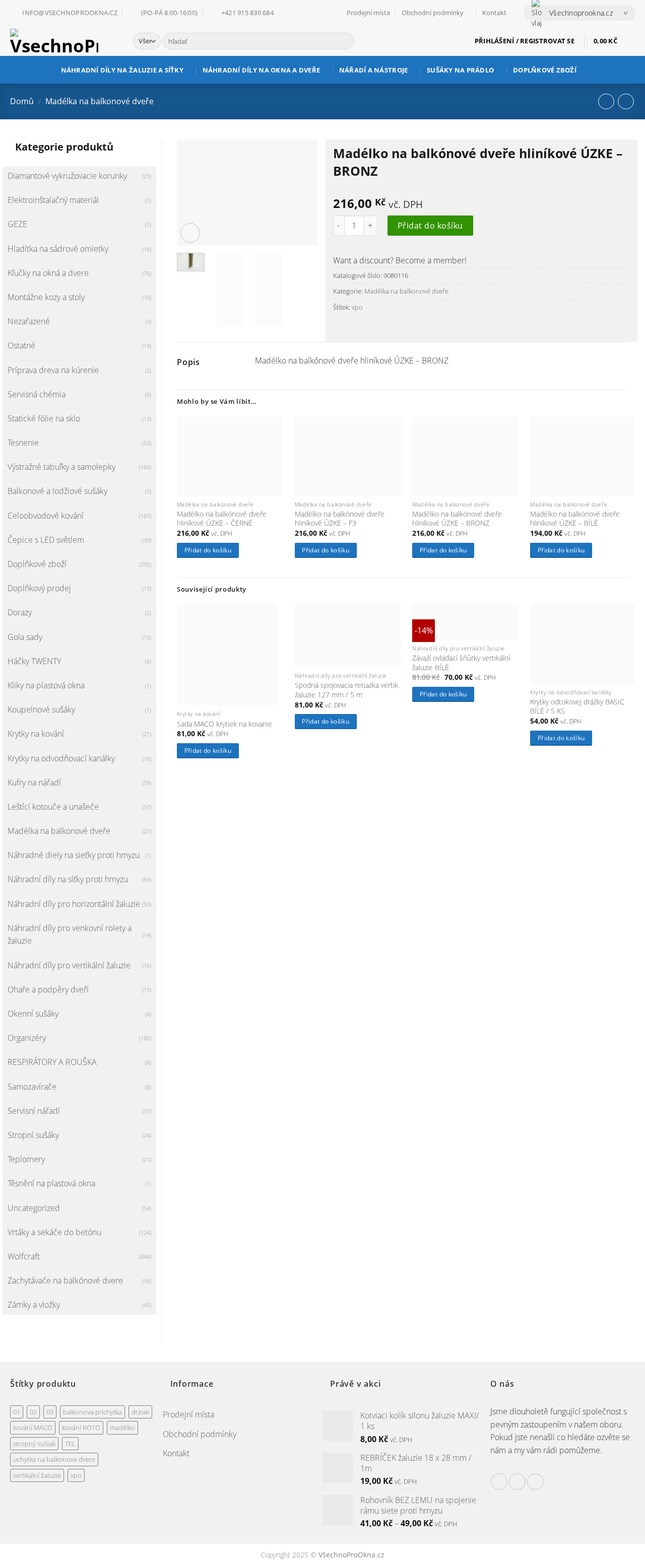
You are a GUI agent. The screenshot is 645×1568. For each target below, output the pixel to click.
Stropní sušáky (33, 1135)
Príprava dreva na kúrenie (53, 370)
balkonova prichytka (92, 1411)
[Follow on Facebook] (499, 1481)
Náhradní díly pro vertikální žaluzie (69, 965)
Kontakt (494, 12)
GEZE (17, 224)
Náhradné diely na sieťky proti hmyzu (74, 855)
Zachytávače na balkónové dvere (65, 1280)
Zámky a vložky (34, 1304)
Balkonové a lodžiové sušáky (57, 490)
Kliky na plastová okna (46, 685)
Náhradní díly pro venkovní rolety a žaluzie (70, 934)
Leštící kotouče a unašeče (53, 806)
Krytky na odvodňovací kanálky (61, 758)
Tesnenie (23, 442)
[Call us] (535, 1481)
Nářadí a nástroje (373, 70)
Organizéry (27, 1037)
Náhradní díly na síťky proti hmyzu (68, 879)
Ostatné (21, 345)
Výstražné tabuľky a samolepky (61, 466)
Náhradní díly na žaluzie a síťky (122, 70)
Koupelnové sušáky (41, 709)
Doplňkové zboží (544, 70)
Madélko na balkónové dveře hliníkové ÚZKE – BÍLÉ (575, 519)
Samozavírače (32, 1086)
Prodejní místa (368, 12)
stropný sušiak (34, 1443)
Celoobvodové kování (46, 515)
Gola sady (25, 637)
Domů (22, 101)
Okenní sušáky (33, 1013)
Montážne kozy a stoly (46, 297)
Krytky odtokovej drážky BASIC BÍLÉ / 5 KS (577, 706)
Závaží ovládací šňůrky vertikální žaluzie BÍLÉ (461, 663)
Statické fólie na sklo (44, 418)
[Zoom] (190, 233)
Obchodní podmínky (433, 12)
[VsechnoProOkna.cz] (64, 41)
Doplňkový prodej (39, 588)
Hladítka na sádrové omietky (58, 248)
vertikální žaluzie (37, 1475)
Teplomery (26, 1159)
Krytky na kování (36, 733)
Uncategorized (34, 1208)
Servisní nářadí (34, 1110)
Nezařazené (29, 321)
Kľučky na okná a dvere (48, 272)
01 (16, 1411)
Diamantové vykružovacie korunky (67, 175)
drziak (140, 1411)
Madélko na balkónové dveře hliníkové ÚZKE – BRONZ (457, 519)
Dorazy (20, 612)
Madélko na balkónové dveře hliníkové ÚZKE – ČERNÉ (222, 519)
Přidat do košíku (430, 225)
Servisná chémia (37, 394)
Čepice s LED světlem (46, 539)
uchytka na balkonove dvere (54, 1459)
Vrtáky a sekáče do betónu (54, 1232)
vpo (357, 307)
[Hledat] (345, 41)
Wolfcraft (24, 1256)
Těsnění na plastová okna (51, 1183)
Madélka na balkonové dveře (99, 101)
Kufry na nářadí (34, 782)
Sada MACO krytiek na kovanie (224, 724)
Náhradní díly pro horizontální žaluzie (74, 903)
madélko (122, 1427)
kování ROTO (81, 1427)
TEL (70, 1443)
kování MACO (32, 1427)
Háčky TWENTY (34, 661)
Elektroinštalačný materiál (53, 199)
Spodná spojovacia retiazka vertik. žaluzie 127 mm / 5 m (347, 690)
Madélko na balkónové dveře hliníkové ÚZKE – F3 (339, 519)
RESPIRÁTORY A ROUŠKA (52, 1061)
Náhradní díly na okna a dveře (261, 70)
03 (49, 1411)
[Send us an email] (517, 1481)
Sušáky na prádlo (460, 70)
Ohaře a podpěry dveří (48, 989)
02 (33, 1411)
